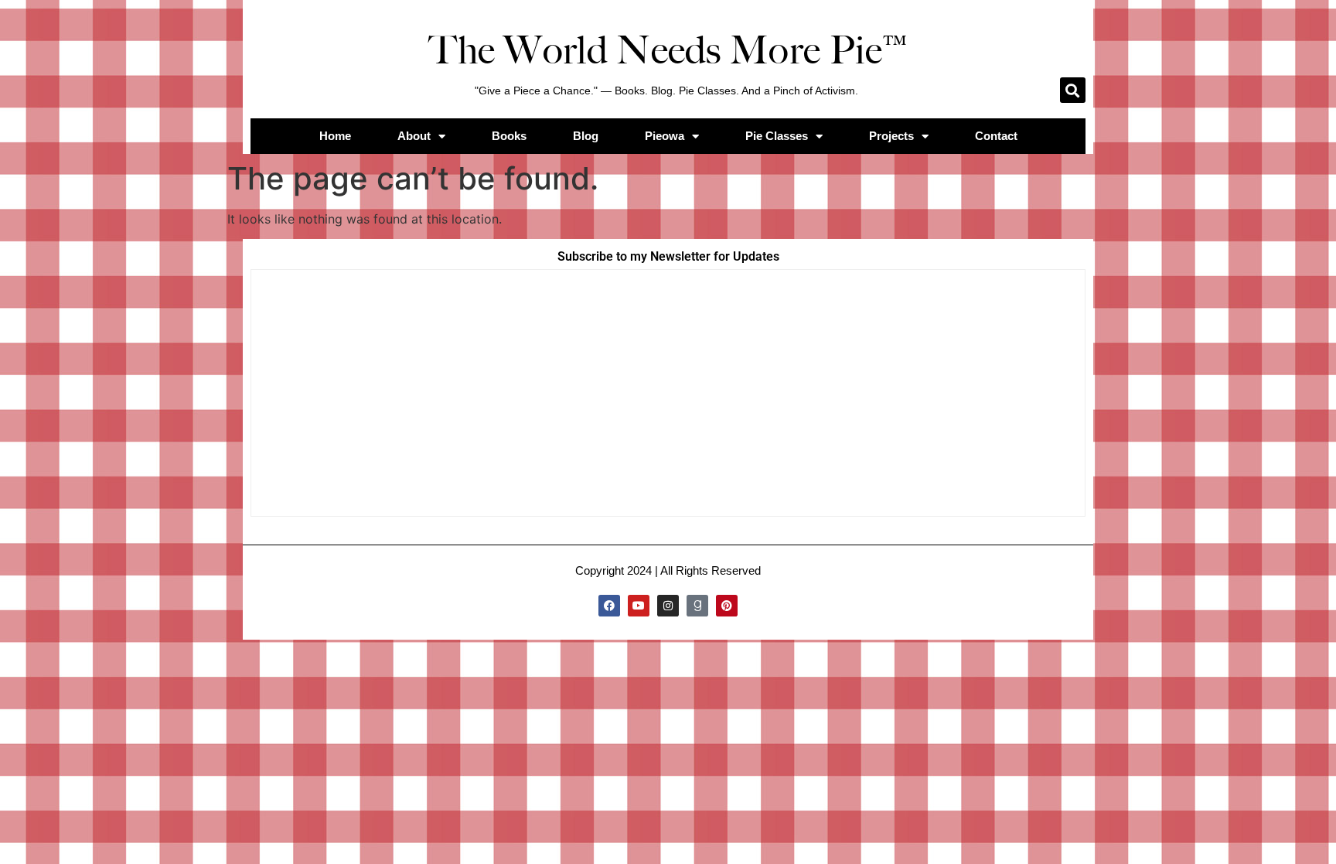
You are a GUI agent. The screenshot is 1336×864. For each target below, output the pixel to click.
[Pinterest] (727, 605)
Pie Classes (776, 135)
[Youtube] (638, 605)
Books (509, 135)
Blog (585, 135)
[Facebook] (609, 605)
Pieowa (664, 135)
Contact (996, 135)
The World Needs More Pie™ (668, 50)
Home (335, 135)
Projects (891, 135)
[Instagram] (668, 605)
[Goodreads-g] (697, 605)
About (414, 135)
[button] (1073, 90)
